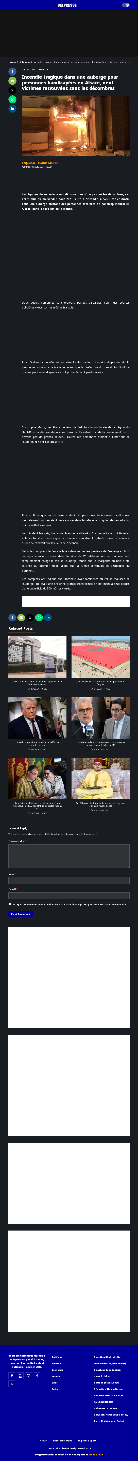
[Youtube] (20, 1375)
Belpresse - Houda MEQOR (40, 163)
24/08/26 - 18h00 (39, 689)
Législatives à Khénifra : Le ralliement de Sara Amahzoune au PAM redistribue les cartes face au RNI (37, 806)
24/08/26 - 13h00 (102, 810)
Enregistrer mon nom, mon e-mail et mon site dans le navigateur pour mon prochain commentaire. (70, 904)
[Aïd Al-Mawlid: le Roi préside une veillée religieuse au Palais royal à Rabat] (101, 778)
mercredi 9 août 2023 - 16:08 (36, 167)
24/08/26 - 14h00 (39, 813)
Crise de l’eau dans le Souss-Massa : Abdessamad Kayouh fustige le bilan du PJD (101, 744)
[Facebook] (11, 1375)
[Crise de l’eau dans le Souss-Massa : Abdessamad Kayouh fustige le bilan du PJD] (101, 718)
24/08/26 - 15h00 (102, 749)
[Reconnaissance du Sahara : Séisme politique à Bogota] (101, 657)
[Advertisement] (75, 601)
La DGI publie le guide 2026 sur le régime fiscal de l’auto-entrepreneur (37, 683)
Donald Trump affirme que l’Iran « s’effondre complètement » (37, 744)
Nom (12, 874)
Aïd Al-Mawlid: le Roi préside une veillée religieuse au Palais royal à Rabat (100, 804)
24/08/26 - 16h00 (39, 749)
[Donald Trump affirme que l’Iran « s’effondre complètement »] (37, 718)
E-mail (13, 889)
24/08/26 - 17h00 (102, 689)
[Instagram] (28, 1375)
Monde (43, 70)
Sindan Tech (96, 1454)
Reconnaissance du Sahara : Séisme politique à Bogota (100, 683)
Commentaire (17, 841)
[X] (11, 1383)
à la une (29, 70)
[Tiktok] (37, 1375)
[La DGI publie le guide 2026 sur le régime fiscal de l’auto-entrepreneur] (37, 657)
